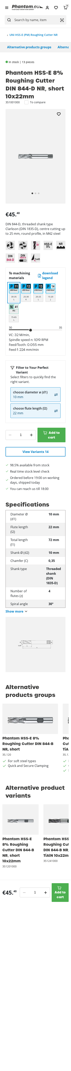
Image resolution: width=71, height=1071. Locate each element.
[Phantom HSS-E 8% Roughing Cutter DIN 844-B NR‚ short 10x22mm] (20, 819)
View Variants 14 (35, 452)
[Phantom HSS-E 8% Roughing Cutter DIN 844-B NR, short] (30, 719)
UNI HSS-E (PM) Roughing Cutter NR (33, 35)
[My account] (47, 7)
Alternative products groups (29, 47)
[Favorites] (56, 7)
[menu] (7, 7)
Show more (14, 611)
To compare (38, 102)
